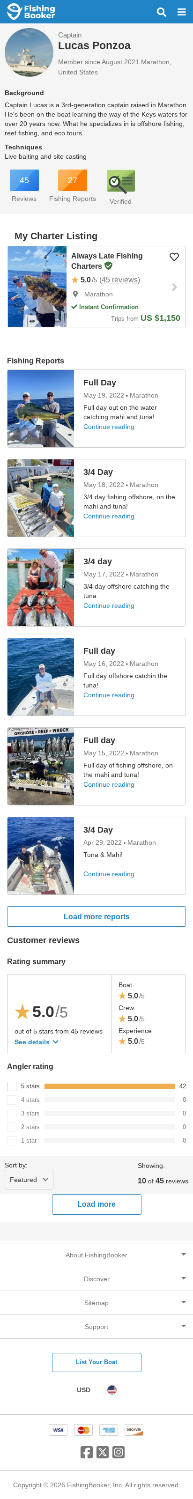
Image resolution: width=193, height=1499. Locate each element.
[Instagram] (118, 1456)
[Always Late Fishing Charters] (37, 286)
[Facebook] (87, 1456)
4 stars (30, 1099)
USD (83, 1390)
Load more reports (97, 917)
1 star (29, 1140)
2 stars (30, 1126)
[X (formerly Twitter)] (103, 1456)
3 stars (30, 1113)
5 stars (30, 1086)
